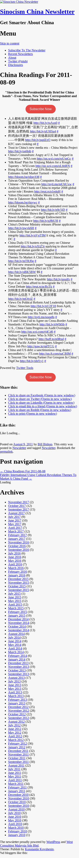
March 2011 (15, 783)
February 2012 (17, 743)
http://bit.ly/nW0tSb (52, 324)
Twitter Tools (24, 368)
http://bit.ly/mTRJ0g (21, 261)
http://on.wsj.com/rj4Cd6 (37, 331)
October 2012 (17, 714)
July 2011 (14, 769)
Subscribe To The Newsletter (26, 50)
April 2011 (15, 780)
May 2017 (14, 524)
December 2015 (18, 579)
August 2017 (16, 513)
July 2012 (14, 725)
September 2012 (18, 718)
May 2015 (14, 601)
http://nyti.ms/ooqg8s (41, 317)
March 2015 (16, 608)
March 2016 (16, 568)
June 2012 (14, 729)
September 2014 (18, 630)
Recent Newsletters (20, 54)
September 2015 (18, 590)
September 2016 (18, 549)
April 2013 (15, 692)
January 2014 (16, 659)
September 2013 (18, 674)
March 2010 (16, 827)
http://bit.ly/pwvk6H (21, 228)
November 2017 (18, 502)
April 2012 (15, 736)
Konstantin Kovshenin (39, 849)
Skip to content (9, 43)
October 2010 (17, 802)
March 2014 (16, 652)
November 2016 (18, 542)
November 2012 (18, 710)
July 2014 (14, 637)
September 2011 (18, 762)
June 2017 (14, 520)
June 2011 (14, 772)
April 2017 (15, 527)
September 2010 (18, 805)
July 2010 (14, 813)
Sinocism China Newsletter (37, 11)
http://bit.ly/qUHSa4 (43, 131)
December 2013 (18, 663)
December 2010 (18, 794)
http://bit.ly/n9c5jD (53, 210)
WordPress (53, 842)
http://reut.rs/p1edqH (47, 191)
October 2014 (17, 626)
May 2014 (14, 644)
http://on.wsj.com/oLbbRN (52, 166)
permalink (6, 451)
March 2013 (16, 696)
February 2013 (17, 699)
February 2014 (17, 655)
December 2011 (18, 751)
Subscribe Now (41, 109)
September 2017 (18, 509)
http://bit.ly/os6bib (19, 151)
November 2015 (18, 582)
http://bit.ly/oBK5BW (22, 272)
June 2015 (14, 597)
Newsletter (19, 448)
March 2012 (16, 740)
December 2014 (18, 619)
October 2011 (17, 758)
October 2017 (17, 506)
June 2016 (14, 557)
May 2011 (14, 776)
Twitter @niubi (18, 61)
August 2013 (16, 677)
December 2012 (18, 707)
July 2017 (14, 516)
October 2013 (17, 670)
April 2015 (15, 604)
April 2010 (15, 824)
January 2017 (16, 538)
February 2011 (17, 787)
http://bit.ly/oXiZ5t (33, 246)
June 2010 (14, 816)
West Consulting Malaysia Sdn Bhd (36, 843)
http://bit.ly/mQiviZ (20, 298)
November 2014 (18, 623)
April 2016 (15, 564)
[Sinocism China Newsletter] (19, 1)
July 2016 (14, 553)
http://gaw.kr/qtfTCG (40, 346)
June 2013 (14, 685)
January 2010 (16, 835)
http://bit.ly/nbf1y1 (32, 361)
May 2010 (14, 820)
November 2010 (18, 798)
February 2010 (17, 831)
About (12, 57)
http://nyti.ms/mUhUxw (56, 184)
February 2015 (17, 612)
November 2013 (18, 666)
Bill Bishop (45, 444)
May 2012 (14, 732)
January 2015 (16, 615)
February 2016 (17, 571)
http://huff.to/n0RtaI (51, 339)
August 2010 (16, 809)
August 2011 (16, 765)
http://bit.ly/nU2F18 (43, 306)
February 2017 (17, 535)
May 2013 (14, 688)
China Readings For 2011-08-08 (22, 471)
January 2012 (16, 747)
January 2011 (16, 791)
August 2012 (16, 721)
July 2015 (14, 593)
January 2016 (16, 575)
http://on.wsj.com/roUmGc (54, 158)
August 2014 (16, 634)
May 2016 (14, 560)
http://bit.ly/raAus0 (45, 123)
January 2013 (16, 703)
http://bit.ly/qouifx (58, 279)
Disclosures (15, 65)
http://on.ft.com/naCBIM (55, 353)
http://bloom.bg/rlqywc (22, 202)
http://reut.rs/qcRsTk (39, 286)
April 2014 (15, 648)
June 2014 (14, 641)
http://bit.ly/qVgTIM (32, 235)
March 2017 (16, 531)
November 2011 (18, 754)
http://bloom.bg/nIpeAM (23, 177)
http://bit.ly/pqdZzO (37, 140)
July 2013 (14, 681)
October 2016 (17, 546)
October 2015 (17, 586)
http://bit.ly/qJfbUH (45, 220)
